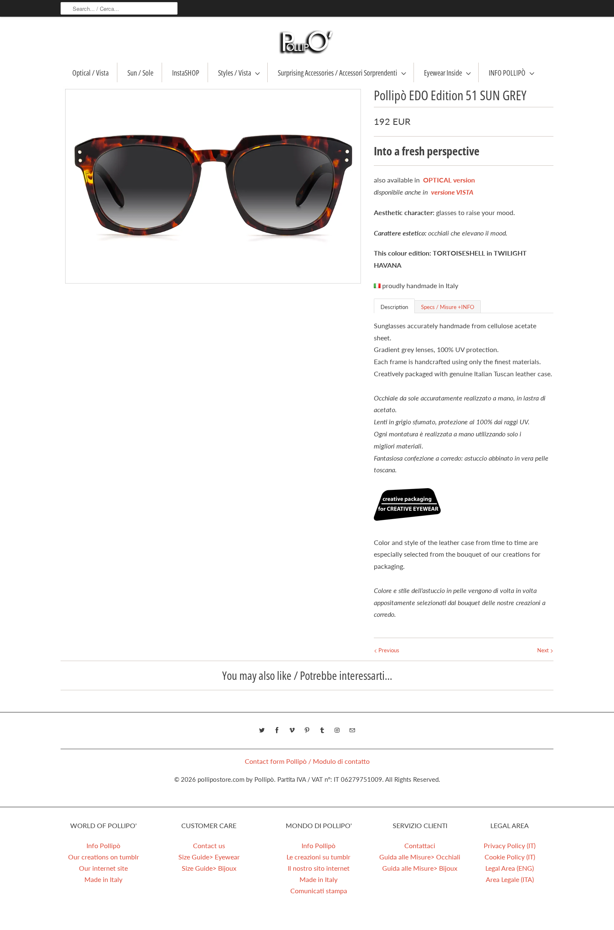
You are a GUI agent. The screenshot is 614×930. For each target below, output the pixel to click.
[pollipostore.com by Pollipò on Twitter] (261, 730)
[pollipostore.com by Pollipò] (307, 41)
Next (543, 650)
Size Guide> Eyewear (209, 857)
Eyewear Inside (443, 73)
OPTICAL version (449, 180)
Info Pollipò (103, 845)
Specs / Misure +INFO (447, 307)
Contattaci (419, 845)
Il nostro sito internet (319, 868)
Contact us (209, 845)
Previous (388, 650)
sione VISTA (456, 192)
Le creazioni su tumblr (318, 857)
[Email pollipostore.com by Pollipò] (352, 730)
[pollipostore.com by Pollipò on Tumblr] (322, 730)
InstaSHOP (185, 73)
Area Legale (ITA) (510, 879)
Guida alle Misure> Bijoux (419, 868)
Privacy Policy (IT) (509, 845)
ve (434, 192)
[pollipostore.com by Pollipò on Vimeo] (292, 730)
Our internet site (103, 868)
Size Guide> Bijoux (209, 868)
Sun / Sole (140, 73)
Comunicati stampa (318, 891)
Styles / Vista (234, 73)
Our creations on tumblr (103, 857)
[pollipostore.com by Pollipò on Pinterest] (307, 730)
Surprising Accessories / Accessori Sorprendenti (337, 73)
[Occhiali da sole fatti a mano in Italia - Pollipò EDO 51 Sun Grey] (213, 186)
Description (394, 307)
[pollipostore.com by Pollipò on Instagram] (337, 730)
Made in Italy (103, 879)
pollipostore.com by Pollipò (236, 779)
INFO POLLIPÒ (507, 73)
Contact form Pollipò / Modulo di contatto (307, 761)
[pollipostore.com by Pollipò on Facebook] (276, 730)
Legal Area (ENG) (509, 868)
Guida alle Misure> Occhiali (419, 857)
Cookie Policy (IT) (510, 857)
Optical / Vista (90, 73)
